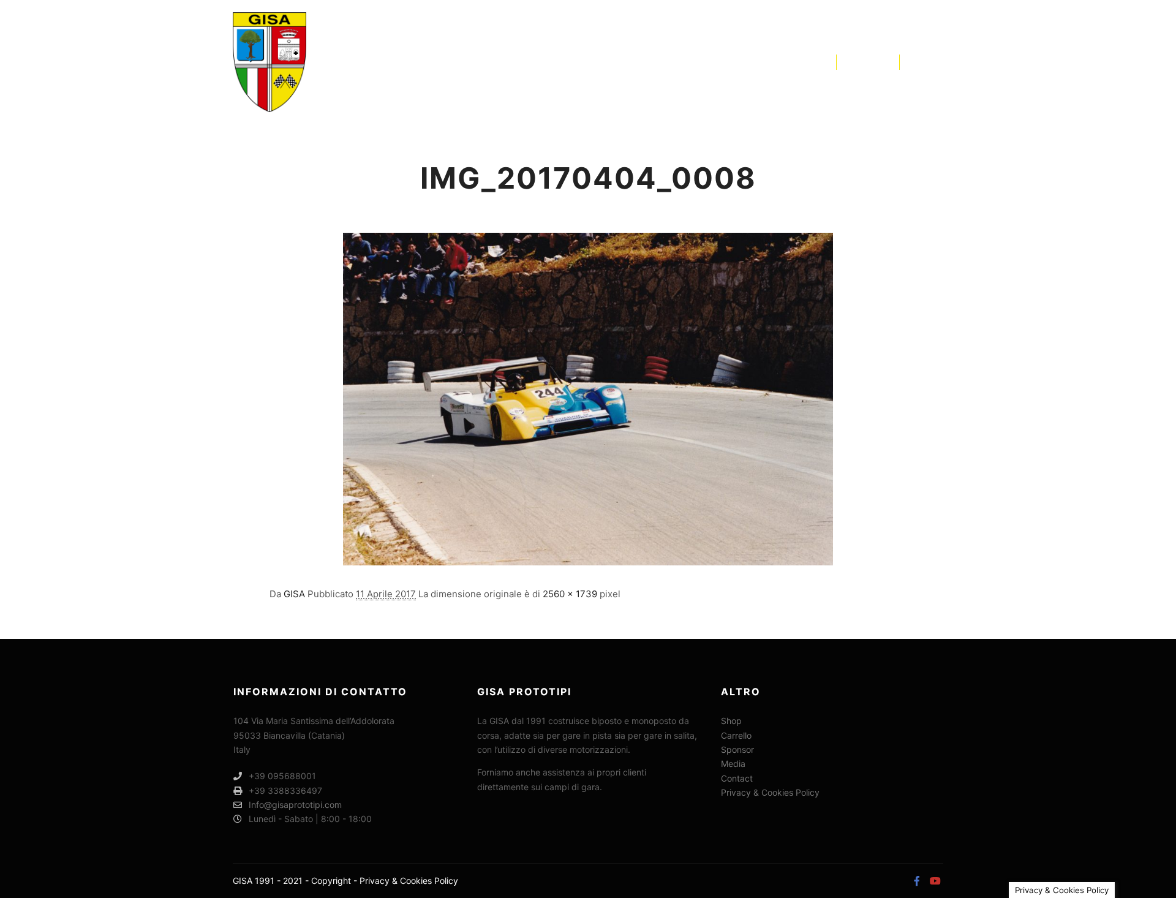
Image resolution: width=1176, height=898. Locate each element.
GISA (294, 594)
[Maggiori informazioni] (879, 62)
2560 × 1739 (570, 594)
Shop (731, 720)
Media (733, 763)
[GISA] (269, 62)
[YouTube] (935, 62)
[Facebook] (917, 62)
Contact (737, 778)
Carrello (736, 735)
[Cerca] (857, 62)
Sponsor (737, 749)
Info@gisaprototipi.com (295, 804)
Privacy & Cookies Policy (770, 792)
